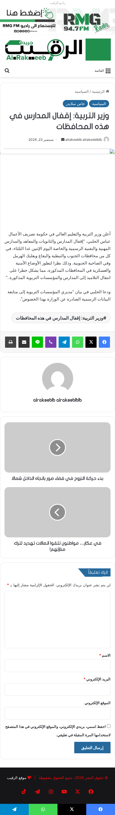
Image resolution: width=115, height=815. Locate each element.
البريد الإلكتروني (97, 679)
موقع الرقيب (16, 777)
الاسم (105, 655)
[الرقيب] (57, 50)
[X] (91, 342)
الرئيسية (99, 91)
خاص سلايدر (75, 103)
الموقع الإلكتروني (98, 702)
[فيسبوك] (104, 342)
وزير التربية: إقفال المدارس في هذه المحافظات (59, 318)
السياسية (82, 91)
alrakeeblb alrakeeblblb (83, 139)
